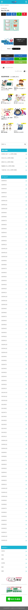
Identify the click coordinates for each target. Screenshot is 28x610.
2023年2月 (4, 336)
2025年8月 (4, 216)
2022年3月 (4, 380)
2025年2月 (4, 240)
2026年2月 (4, 192)
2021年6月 (4, 416)
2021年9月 (4, 404)
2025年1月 (4, 244)
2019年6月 (4, 512)
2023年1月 (4, 340)
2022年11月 (4, 348)
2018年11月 (4, 540)
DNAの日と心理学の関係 (7, 158)
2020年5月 (4, 468)
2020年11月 (4, 444)
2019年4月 (4, 520)
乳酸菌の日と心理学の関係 (7, 166)
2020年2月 (4, 480)
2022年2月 (4, 384)
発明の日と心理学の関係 (7, 162)
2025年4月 (4, 232)
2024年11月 (4, 252)
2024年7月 (4, 268)
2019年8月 (4, 504)
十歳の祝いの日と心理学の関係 (9, 170)
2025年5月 (4, 228)
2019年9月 (4, 500)
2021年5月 (4, 420)
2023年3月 (4, 332)
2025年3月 (4, 236)
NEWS (3, 551)
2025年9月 (4, 212)
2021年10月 (4, 400)
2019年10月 (4, 496)
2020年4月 (4, 472)
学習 (2, 555)
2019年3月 (4, 524)
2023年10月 (4, 304)
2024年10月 (4, 256)
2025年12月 (4, 200)
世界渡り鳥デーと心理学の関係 (9, 154)
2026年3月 (4, 188)
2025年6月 (4, 224)
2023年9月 (4, 308)
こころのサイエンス (13, 608)
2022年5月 (4, 372)
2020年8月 (4, 456)
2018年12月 (4, 536)
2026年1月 (4, 196)
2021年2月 (4, 432)
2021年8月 (4, 408)
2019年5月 (4, 516)
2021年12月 (4, 392)
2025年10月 (4, 208)
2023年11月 (4, 300)
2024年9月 (4, 260)
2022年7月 (4, 364)
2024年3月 (4, 284)
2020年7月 (4, 460)
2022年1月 (4, 388)
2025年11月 (4, 204)
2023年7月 (4, 316)
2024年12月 (4, 248)
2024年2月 (4, 288)
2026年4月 (4, 184)
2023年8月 (4, 312)
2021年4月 (4, 424)
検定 (2, 567)
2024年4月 (4, 280)
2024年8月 (4, 264)
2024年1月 (4, 292)
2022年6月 (4, 368)
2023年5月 (4, 324)
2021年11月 (4, 396)
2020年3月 (4, 476)
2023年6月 (4, 320)
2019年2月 (4, 528)
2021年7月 (4, 412)
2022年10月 (4, 352)
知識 (2, 571)
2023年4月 (4, 328)
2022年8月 (4, 360)
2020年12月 (4, 440)
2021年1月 (4, 436)
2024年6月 (4, 272)
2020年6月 (4, 464)
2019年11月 (4, 492)
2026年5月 (4, 180)
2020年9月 (4, 452)
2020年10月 (4, 448)
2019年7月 (4, 508)
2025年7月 (4, 220)
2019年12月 (4, 488)
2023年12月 (4, 296)
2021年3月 (4, 428)
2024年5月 (4, 276)
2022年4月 (4, 376)
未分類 (3, 563)
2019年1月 (4, 532)
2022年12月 (4, 344)
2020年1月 (4, 484)
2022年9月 (4, 356)
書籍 (2, 559)
